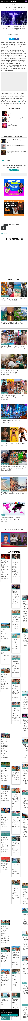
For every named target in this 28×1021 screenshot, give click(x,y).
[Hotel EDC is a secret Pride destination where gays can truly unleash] (16, 681)
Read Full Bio (4, 233)
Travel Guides (15, 659)
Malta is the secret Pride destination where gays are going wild (16, 799)
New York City (15, 884)
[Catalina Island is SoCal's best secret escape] (5, 648)
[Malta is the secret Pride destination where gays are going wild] (16, 790)
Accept (9, 1014)
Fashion (3, 441)
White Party (4, 393)
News (24, 599)
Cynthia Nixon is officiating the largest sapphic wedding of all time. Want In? (15, 597)
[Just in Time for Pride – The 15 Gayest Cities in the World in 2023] (14, 289)
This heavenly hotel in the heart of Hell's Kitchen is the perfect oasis (15, 893)
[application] (14, 539)
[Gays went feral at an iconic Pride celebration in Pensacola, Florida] (5, 971)
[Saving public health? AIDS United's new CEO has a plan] (3, 146)
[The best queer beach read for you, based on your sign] (16, 635)
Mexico (24, 717)
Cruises (25, 695)
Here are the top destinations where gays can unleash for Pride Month (4, 680)
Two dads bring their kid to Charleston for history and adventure (15, 667)
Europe (14, 792)
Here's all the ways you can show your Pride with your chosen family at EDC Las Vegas (4, 747)
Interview (3, 996)
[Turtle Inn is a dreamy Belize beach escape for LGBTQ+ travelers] (5, 764)
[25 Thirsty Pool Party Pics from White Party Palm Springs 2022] (14, 386)
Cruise (3, 558)
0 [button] (12, 129)
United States (3, 834)
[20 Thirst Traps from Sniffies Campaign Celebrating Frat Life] (14, 361)
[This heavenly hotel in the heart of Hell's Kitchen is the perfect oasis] (16, 882)
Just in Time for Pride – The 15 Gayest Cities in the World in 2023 (13, 299)
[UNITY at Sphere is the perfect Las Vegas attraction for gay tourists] (5, 810)
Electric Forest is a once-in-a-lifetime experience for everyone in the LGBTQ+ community (5, 933)
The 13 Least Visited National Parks (12, 323)
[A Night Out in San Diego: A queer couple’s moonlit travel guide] (16, 971)
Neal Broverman (14, 32)
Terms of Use (10, 1012)
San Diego (14, 973)
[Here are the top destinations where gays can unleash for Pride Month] (5, 670)
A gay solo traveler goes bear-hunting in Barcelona (4, 795)
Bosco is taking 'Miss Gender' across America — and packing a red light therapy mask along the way (16, 569)
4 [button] (15, 129)
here (20, 101)
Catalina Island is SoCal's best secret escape (5, 655)
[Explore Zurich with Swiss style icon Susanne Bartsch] (16, 838)
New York (3, 861)
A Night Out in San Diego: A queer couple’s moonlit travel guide (16, 981)
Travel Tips (4, 295)
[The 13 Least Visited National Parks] (14, 314)
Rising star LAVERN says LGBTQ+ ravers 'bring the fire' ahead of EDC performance (15, 1006)
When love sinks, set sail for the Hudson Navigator (15, 868)
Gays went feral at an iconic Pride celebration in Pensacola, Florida (5, 981)
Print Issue (4, 627)
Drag (13, 558)
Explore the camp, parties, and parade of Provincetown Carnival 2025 (16, 823)
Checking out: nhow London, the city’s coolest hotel (4, 957)
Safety (3, 515)
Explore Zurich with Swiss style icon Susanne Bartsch (15, 846)
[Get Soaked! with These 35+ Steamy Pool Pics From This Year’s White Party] (14, 337)
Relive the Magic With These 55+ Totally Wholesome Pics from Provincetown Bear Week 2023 (13, 468)
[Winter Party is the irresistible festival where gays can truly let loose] (16, 704)
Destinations (4, 924)
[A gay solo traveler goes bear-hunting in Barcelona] (5, 787)
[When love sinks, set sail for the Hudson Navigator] (16, 860)
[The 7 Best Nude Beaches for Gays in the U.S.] (14, 484)
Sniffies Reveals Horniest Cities (10, 420)
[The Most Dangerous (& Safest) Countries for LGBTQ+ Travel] (14, 508)
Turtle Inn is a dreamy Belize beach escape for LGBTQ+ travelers (5, 773)
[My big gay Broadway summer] (5, 859)
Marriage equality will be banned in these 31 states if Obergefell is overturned (5, 843)
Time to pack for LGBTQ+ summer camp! (4, 633)
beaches (3, 766)
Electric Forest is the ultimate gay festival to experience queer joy (16, 621)
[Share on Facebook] (16, 39)
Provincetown (5, 464)
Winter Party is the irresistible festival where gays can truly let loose (16, 714)
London (3, 951)
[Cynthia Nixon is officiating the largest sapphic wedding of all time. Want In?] (16, 587)
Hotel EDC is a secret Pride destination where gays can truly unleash (15, 690)
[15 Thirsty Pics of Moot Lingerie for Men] (14, 434)
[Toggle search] (26, 1)
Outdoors (4, 320)
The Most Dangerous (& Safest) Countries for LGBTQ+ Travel (10, 518)
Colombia (25, 912)
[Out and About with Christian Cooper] (5, 995)
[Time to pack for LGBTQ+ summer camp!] (5, 625)
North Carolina (3, 1018)
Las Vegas (13, 4)
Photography (4, 343)
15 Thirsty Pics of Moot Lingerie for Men (13, 443)
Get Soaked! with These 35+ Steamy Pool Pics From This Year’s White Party (13, 347)
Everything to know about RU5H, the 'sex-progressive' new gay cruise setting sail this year (5, 568)
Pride (2, 672)
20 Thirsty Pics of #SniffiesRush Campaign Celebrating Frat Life (11, 371)
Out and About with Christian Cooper (4, 1001)
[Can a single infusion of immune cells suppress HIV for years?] (4, 125)
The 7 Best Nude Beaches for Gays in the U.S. (14, 494)
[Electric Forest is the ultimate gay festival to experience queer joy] (16, 612)
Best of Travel (5, 418)
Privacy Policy (3, 1012)
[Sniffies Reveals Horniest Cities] (14, 411)
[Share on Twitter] (11, 39)
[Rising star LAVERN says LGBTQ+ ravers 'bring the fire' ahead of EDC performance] (16, 995)
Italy (24, 816)
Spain (2, 789)
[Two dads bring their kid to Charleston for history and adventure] (16, 657)
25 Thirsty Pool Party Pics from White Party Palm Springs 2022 (12, 396)
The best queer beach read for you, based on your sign (15, 644)
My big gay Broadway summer (4, 865)
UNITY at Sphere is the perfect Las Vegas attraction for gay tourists (4, 819)
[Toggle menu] (2, 1)
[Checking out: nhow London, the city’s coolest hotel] (5, 949)
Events (3, 368)
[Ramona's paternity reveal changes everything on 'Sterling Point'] (3, 152)
